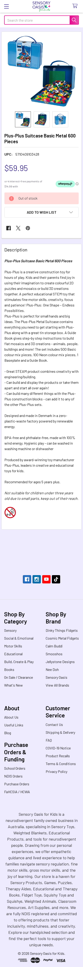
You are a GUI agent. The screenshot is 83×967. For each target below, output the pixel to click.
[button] (41, 212)
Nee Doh (52, 669)
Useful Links (13, 725)
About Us (11, 717)
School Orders (14, 768)
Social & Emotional (18, 638)
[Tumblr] (56, 579)
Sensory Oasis (56, 677)
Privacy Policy (56, 771)
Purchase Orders (16, 784)
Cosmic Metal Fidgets (62, 638)
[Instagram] (37, 579)
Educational (13, 654)
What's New (13, 685)
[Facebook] (8, 228)
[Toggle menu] (6, 6)
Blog (7, 733)
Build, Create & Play (19, 661)
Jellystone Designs (60, 661)
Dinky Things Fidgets (62, 630)
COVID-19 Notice (58, 748)
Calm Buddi (54, 646)
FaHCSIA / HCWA (17, 791)
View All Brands (57, 685)
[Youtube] (46, 579)
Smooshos (54, 654)
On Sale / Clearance (18, 677)
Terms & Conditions (61, 763)
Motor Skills (13, 646)
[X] (18, 228)
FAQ (49, 740)
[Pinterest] (28, 228)
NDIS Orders (13, 776)
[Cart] (76, 6)
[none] (41, 72)
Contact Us (54, 724)
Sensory (10, 630)
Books (9, 669)
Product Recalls (58, 756)
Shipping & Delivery (60, 732)
